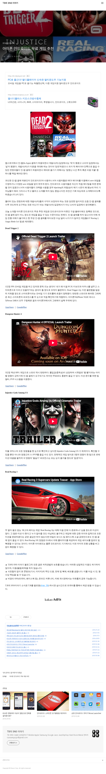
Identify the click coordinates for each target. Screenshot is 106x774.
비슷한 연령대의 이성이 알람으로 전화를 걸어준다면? (25, 638)
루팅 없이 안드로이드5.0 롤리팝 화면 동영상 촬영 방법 (25, 636)
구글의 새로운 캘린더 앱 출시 (17, 633)
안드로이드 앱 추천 (13, 626)
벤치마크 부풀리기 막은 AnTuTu (18, 656)
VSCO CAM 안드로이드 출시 (17, 647)
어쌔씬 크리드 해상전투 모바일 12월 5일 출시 (22, 653)
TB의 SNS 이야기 (10, 3)
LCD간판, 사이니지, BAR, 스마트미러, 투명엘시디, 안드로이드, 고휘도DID (42, 102)
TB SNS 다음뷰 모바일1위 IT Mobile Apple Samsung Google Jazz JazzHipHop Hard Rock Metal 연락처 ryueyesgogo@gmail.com (47, 736)
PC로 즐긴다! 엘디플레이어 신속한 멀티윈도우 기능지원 (37, 79)
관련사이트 (6, 760)
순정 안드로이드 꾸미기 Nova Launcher (20, 644)
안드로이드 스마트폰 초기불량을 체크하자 (21, 641)
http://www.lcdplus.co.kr (18, 95)
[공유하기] (14, 617)
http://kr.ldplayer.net (16, 76)
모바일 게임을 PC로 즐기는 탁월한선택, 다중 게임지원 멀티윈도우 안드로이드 (44, 83)
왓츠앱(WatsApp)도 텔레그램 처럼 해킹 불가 (22, 630)
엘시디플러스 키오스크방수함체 (24, 98)
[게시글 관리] (17, 617)
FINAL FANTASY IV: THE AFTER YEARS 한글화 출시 (25, 650)
